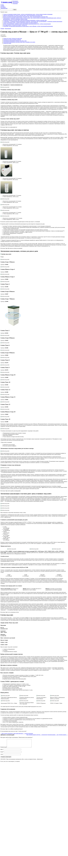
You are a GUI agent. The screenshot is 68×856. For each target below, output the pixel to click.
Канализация (15, 2)
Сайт (2, 754)
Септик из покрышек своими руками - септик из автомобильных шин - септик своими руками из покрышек (27, 14)
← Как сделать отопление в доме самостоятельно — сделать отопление (17, 733)
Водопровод (15, 1)
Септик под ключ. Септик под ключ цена (12, 38)
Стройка (2, 5)
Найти (15, 9)
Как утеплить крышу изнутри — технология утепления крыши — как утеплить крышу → (47, 734)
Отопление (15, 3)
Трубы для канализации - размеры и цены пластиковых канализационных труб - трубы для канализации (27, 23)
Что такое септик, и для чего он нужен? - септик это (15, 25)
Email (2, 751)
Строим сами (6, 2)
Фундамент (3, 7)
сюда (21, 761)
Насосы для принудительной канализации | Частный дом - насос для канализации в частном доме (25, 16)
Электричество (4, 8)
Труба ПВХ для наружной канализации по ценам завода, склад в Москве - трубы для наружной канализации (28, 26)
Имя (2, 749)
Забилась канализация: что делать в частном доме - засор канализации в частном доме (22, 15)
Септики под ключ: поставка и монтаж (12, 39)
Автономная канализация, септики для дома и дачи (14, 40)
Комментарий (4, 747)
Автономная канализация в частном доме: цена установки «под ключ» (19, 42)
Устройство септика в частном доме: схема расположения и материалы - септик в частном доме (25, 20)
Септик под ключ (7, 43)
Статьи (2, 4)
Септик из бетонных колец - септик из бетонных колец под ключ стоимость (20, 22)
